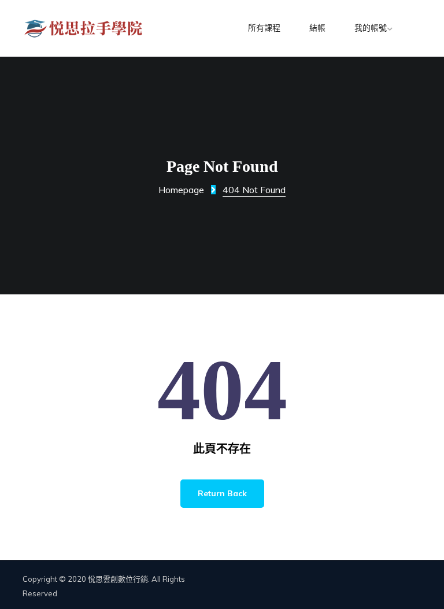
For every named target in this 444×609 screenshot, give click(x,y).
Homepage (181, 189)
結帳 (317, 28)
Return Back (222, 493)
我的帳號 (370, 28)
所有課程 (264, 28)
